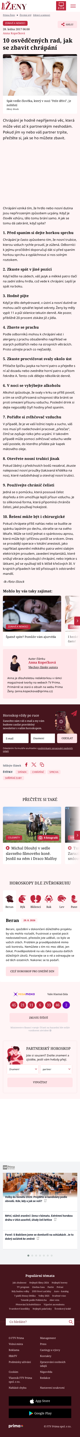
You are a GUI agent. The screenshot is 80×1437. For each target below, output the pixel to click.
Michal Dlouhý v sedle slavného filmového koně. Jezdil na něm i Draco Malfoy (31, 853)
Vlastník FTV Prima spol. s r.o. (20, 1379)
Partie (51, 1287)
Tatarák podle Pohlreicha (34, 1300)
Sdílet (65, 25)
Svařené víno (59, 1295)
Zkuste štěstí (38, 1017)
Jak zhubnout (19, 1282)
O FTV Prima (16, 1338)
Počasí (60, 1287)
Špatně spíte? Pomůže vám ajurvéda (31, 637)
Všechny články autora (43, 667)
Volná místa (16, 1344)
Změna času (38, 1287)
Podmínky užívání (20, 1362)
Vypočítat (40, 1082)
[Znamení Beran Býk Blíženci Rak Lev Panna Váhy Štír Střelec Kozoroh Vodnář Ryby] (43, 738)
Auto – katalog (61, 1291)
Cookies (13, 1372)
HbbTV (13, 1356)
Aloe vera (54, 1300)
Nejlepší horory (59, 1282)
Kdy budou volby (20, 1291)
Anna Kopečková (14, 33)
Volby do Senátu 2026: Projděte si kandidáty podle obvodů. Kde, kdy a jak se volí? (36, 1199)
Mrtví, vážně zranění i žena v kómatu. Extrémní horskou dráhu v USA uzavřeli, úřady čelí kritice (39, 1217)
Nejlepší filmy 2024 (39, 1282)
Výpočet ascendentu (54, 1304)
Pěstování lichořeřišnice (28, 1304)
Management (48, 1338)
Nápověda (46, 1372)
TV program (23, 1287)
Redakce (45, 1378)
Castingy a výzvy (50, 1350)
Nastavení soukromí (52, 1387)
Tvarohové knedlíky (19, 1308)
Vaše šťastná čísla (57, 994)
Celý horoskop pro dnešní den (32, 971)
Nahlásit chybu (17, 1387)
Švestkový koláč (63, 1308)
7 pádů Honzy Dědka (25, 1295)
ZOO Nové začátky (41, 1291)
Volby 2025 (43, 1295)
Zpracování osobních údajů (52, 1364)
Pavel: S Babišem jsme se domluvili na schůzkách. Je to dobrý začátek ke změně (39, 1236)
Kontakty (45, 1356)
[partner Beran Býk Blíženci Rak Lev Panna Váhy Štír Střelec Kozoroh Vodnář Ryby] (56, 1069)
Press (43, 1344)
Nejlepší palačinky (42, 1308)
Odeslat (67, 738)
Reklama (14, 1350)
